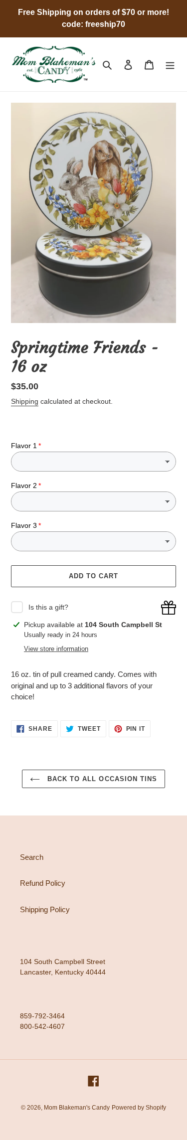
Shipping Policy (45, 909)
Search (31, 857)
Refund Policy (42, 883)
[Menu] (170, 64)
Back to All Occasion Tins (101, 779)
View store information (56, 648)
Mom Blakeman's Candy (77, 1107)
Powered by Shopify (139, 1107)
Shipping (24, 401)
